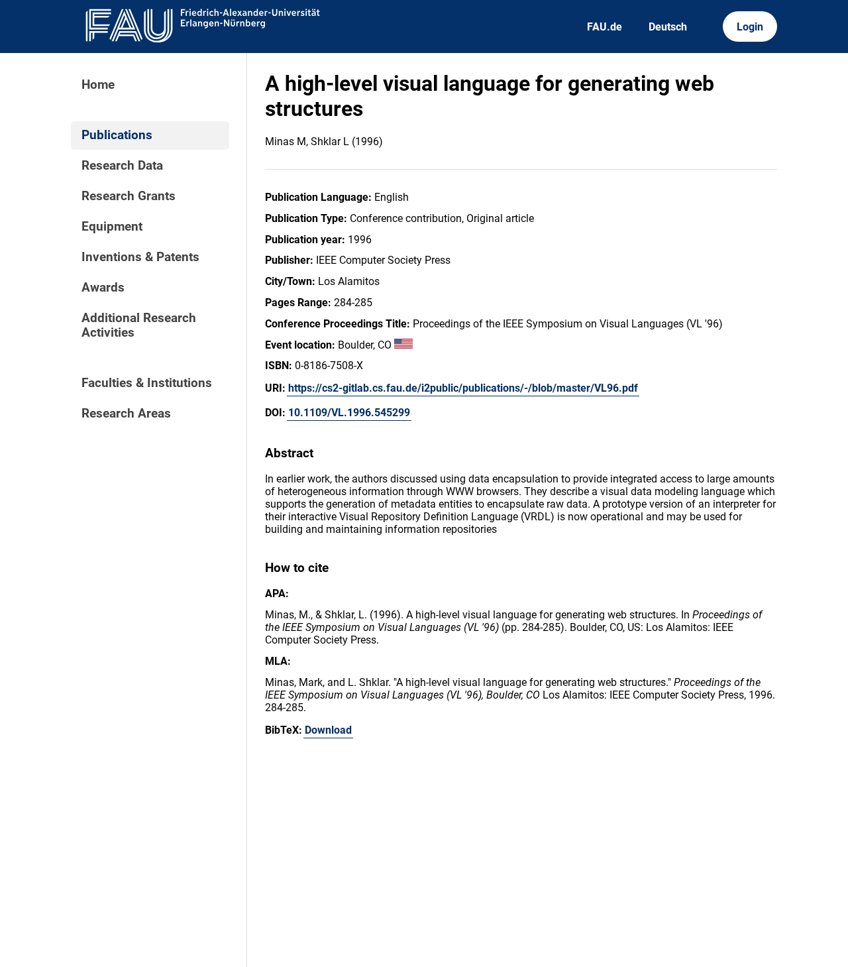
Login (750, 27)
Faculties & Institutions (146, 383)
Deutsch (668, 27)
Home (98, 85)
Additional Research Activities (138, 325)
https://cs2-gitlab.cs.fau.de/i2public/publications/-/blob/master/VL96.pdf (463, 388)
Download (328, 730)
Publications (116, 135)
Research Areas (126, 413)
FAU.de (604, 27)
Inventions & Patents (140, 257)
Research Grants (128, 196)
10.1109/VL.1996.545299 (349, 412)
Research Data (122, 165)
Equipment (111, 226)
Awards (103, 287)
